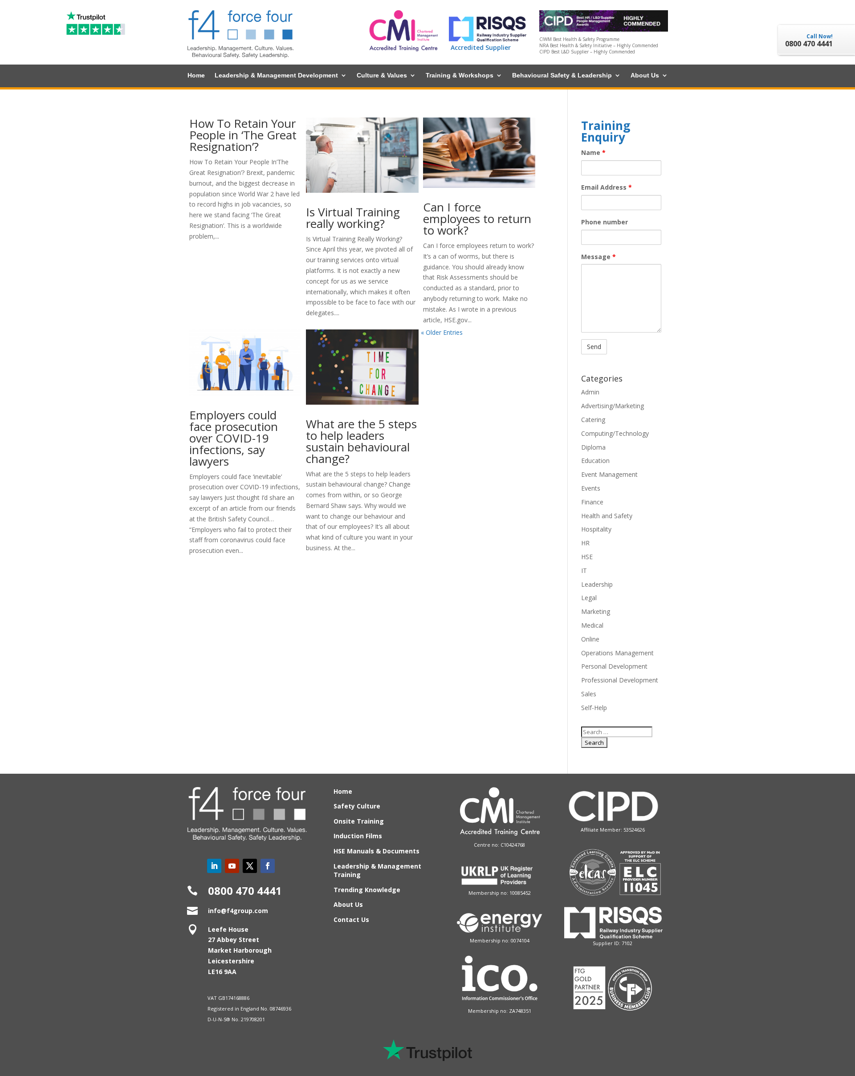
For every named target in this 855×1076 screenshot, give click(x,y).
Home (196, 75)
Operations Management (617, 653)
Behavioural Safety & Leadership (562, 75)
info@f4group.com (238, 910)
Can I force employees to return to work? (477, 218)
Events (590, 488)
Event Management (609, 474)
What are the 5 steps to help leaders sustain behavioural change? (361, 441)
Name (593, 152)
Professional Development (619, 680)
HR (585, 543)
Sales (588, 694)
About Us (645, 75)
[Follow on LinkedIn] (214, 866)
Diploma (593, 447)
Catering (593, 419)
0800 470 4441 (245, 890)
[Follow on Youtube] (232, 866)
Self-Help (594, 707)
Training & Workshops (459, 75)
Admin (590, 392)
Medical (592, 625)
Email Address (606, 187)
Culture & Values (382, 75)
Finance (592, 502)
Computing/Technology (615, 433)
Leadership (597, 584)
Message (598, 256)
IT (584, 570)
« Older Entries (442, 332)
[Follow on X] (250, 866)
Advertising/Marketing (612, 406)
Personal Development (614, 666)
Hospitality (596, 529)
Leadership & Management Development (276, 75)
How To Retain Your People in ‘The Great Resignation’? (243, 134)
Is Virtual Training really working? (353, 217)
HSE (587, 556)
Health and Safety (606, 516)
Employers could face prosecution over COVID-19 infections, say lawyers (233, 438)
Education (595, 460)
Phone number (604, 222)
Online (590, 639)
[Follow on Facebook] (268, 866)
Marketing (595, 611)
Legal (589, 597)
